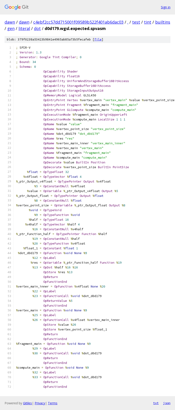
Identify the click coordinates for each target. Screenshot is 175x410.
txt (156, 403)
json (166, 403)
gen (11, 28)
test (136, 22)
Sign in (165, 7)
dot (37, 28)
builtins (162, 22)
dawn (10, 22)
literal (24, 28)
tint (147, 22)
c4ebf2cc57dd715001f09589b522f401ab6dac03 (78, 22)
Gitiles (27, 403)
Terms (52, 403)
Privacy (40, 403)
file (98, 39)
